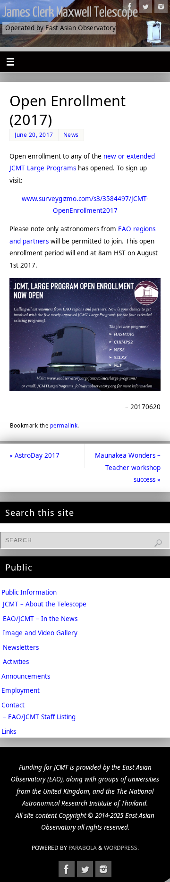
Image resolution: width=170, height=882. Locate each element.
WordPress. (121, 848)
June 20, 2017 (34, 135)
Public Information (29, 592)
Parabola (82, 848)
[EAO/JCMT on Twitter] (145, 6)
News (71, 135)
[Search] (158, 543)
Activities (16, 661)
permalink (64, 425)
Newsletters (21, 647)
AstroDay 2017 (34, 455)
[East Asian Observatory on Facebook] (129, 6)
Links (8, 731)
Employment (20, 690)
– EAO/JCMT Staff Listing (39, 717)
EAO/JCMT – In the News (40, 618)
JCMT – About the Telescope (44, 604)
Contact (13, 705)
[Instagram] (161, 6)
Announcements (25, 676)
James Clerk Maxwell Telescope (70, 12)
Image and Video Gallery (40, 633)
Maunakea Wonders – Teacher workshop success (128, 467)
